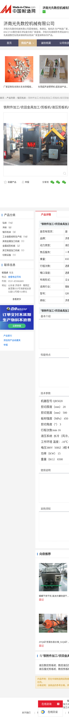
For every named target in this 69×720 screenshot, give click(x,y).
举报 (27, 182)
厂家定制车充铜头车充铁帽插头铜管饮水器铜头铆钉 (28, 86)
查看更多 (17, 299)
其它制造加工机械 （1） (13, 250)
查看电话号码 (14, 276)
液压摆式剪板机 (47, 669)
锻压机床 (21, 97)
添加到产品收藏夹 (12, 340)
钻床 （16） (8, 222)
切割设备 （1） (9, 255)
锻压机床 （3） (9, 232)
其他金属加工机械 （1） (13, 241)
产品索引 (8, 335)
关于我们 (26, 712)
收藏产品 (11, 182)
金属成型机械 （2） (11, 245)
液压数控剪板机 (47, 665)
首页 (2, 97)
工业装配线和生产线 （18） (15, 236)
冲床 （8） (7, 227)
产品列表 (11, 97)
